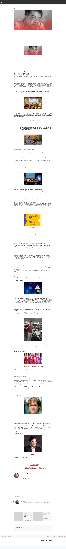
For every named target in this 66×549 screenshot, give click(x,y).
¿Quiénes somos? (29, 540)
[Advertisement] (33, 488)
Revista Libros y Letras (29, 542)
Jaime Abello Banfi (33, 454)
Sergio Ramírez (33, 56)
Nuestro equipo (28, 541)
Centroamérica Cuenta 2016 (33, 110)
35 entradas (22, 503)
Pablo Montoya (33, 342)
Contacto (28, 543)
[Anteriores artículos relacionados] (49, 510)
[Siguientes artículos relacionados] (51, 510)
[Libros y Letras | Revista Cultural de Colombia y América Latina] (5, 3)
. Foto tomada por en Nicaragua (33, 366)
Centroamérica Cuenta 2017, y (33, 146)
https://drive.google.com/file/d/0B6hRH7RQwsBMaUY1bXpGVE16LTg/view (33, 468)
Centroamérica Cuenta (33, 227)
